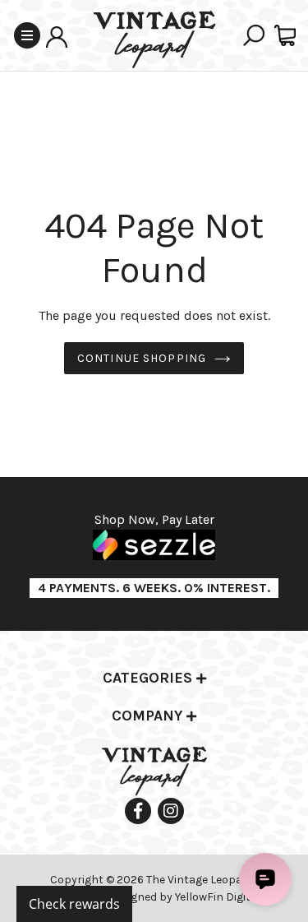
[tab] (154, 679)
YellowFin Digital (217, 897)
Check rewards (74, 904)
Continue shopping (141, 358)
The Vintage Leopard (201, 880)
